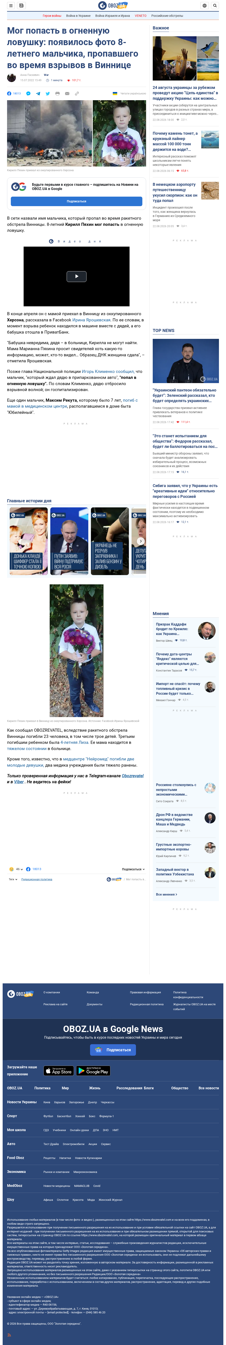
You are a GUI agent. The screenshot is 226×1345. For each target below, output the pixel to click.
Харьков (59, 1102)
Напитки (65, 1158)
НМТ (116, 1130)
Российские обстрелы (167, 15)
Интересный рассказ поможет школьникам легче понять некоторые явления (174, 161)
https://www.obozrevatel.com (153, 1219)
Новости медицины (56, 1186)
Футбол (48, 1116)
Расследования (129, 1088)
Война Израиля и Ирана (112, 15)
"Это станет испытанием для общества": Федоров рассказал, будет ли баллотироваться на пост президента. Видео (185, 441)
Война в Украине (78, 15)
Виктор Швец (164, 640)
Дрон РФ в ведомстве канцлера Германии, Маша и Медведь (174, 819)
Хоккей (80, 1116)
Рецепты (49, 1158)
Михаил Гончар (165, 700)
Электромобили (74, 1144)
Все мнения (165, 894)
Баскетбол (64, 1116)
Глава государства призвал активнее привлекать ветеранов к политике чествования (180, 412)
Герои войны (52, 15)
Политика (42, 1088)
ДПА (96, 1130)
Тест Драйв (51, 1144)
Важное (161, 28)
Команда (93, 992)
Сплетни (63, 1199)
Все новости (209, 1088)
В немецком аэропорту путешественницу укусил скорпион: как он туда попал (175, 192)
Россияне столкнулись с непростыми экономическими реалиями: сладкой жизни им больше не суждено (178, 790)
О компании (51, 992)
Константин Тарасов (169, 670)
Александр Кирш (166, 831)
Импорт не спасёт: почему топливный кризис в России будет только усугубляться (178, 689)
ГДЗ (46, 1130)
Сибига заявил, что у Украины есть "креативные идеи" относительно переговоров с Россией (185, 491)
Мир (65, 1088)
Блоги (149, 1088)
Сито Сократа (164, 801)
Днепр (92, 1102)
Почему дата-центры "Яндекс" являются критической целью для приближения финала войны (176, 659)
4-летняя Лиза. (74, 742)
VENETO (141, 15)
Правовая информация (145, 992)
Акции (93, 1144)
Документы (94, 1004)
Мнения (161, 613)
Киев (46, 1102)
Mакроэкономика (85, 1172)
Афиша (48, 1199)
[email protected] (57, 1312)
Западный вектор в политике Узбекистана (175, 872)
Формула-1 (106, 1116)
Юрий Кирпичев (166, 856)
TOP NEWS (163, 330)
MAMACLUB (81, 1186)
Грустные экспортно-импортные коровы (173, 847)
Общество (179, 1088)
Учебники (59, 1130)
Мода (91, 1199)
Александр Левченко (169, 881)
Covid (96, 1186)
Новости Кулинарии (88, 1158)
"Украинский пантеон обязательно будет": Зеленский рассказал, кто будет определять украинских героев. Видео (184, 396)
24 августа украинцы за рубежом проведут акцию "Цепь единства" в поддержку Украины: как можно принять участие (185, 93)
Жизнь (94, 1088)
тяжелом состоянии (27, 748)
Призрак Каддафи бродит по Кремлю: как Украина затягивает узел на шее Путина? (172, 629)
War (46, 75)
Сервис (106, 1144)
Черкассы (107, 1102)
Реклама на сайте (55, 1004)
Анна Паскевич (30, 75)
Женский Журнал (110, 1199)
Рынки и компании (56, 1172)
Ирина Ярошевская (91, 319)
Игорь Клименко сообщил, (108, 371)
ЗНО (106, 1130)
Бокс (92, 1116)
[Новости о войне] (114, 880)
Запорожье (76, 1102)
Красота (78, 1199)
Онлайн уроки (79, 1130)
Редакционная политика (36, 879)
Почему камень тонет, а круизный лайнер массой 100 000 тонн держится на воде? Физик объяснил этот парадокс (175, 141)
